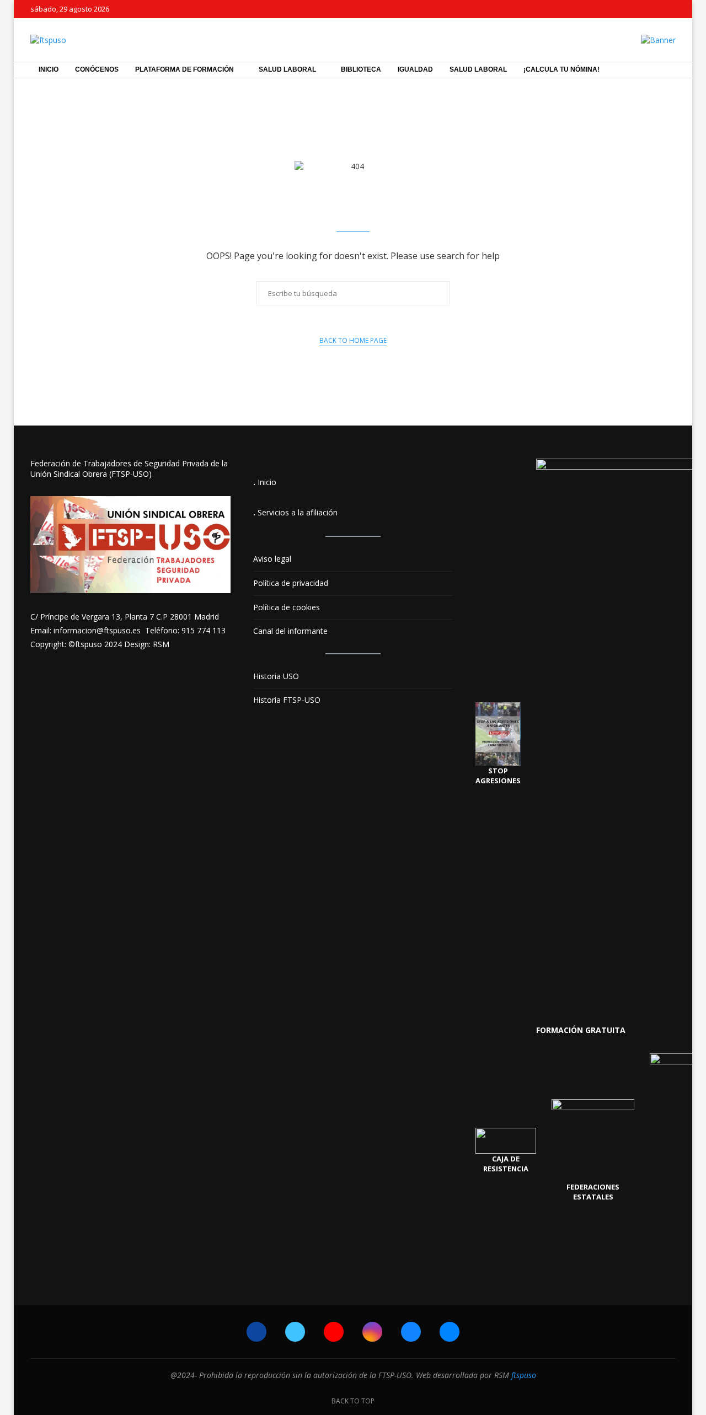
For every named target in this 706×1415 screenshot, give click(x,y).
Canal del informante (290, 631)
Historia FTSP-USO (286, 700)
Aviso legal (272, 558)
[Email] (449, 1332)
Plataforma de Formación (184, 69)
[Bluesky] (651, 9)
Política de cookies (286, 607)
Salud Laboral (287, 69)
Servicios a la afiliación (298, 512)
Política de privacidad (290, 583)
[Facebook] (626, 9)
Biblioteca (361, 69)
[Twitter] (638, 9)
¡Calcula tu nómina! (561, 69)
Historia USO (276, 676)
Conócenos (97, 69)
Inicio (48, 69)
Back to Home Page (353, 340)
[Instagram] (372, 1332)
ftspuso (523, 1375)
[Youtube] (334, 1332)
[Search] (670, 70)
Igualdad (415, 69)
